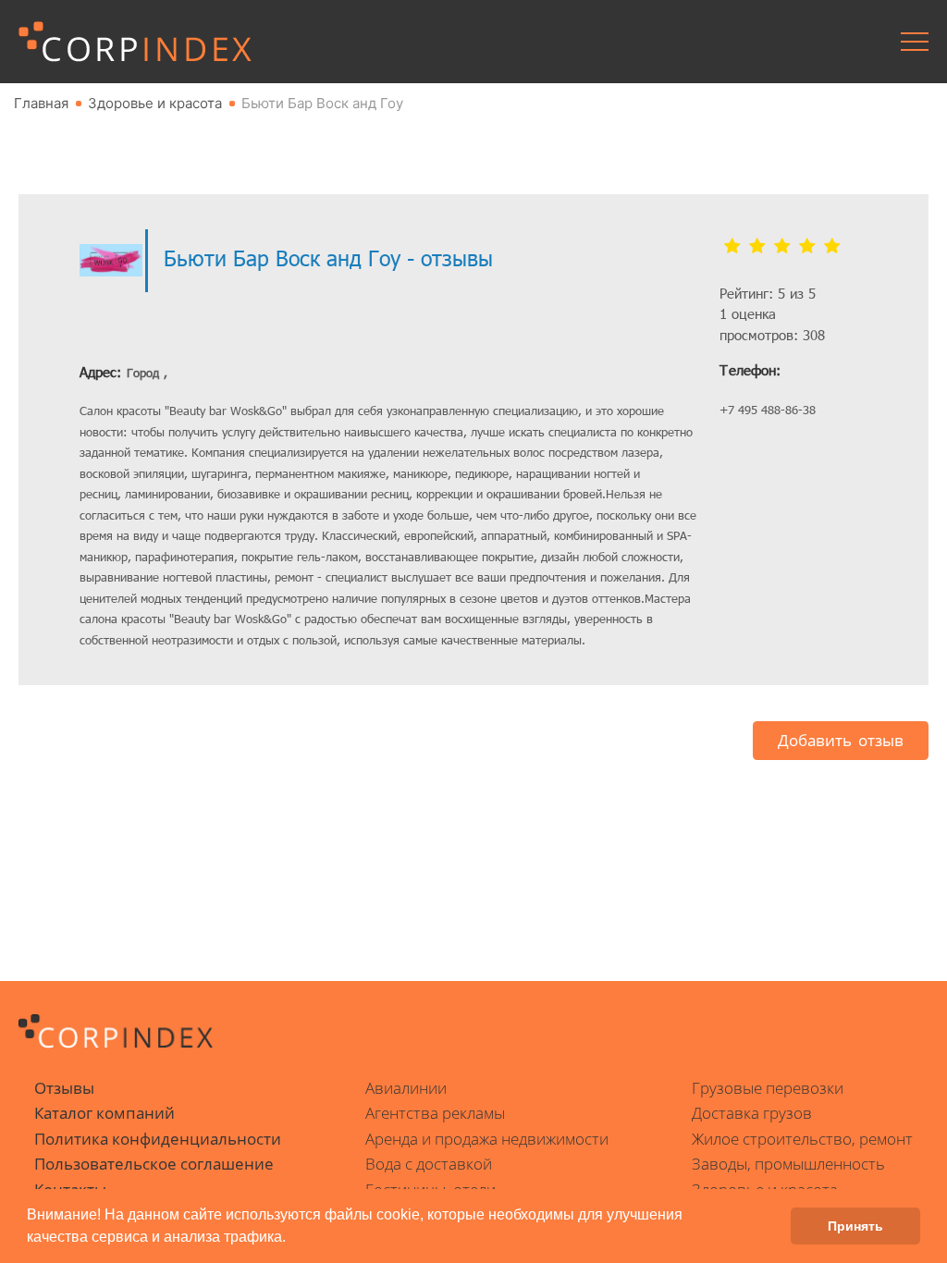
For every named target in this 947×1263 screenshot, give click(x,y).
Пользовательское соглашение (154, 1163)
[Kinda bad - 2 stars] (756, 246)
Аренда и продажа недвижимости (487, 1138)
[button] (292, 1239)
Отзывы (64, 1087)
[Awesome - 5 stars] (831, 246)
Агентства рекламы (435, 1112)
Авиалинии (406, 1087)
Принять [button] (855, 1226)
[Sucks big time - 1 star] (731, 246)
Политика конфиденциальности (157, 1138)
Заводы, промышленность (788, 1163)
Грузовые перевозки (767, 1087)
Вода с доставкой (428, 1163)
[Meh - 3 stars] (781, 246)
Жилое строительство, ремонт (802, 1138)
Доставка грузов (752, 1112)
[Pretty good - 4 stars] (806, 246)
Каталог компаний (104, 1112)
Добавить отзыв (841, 740)
